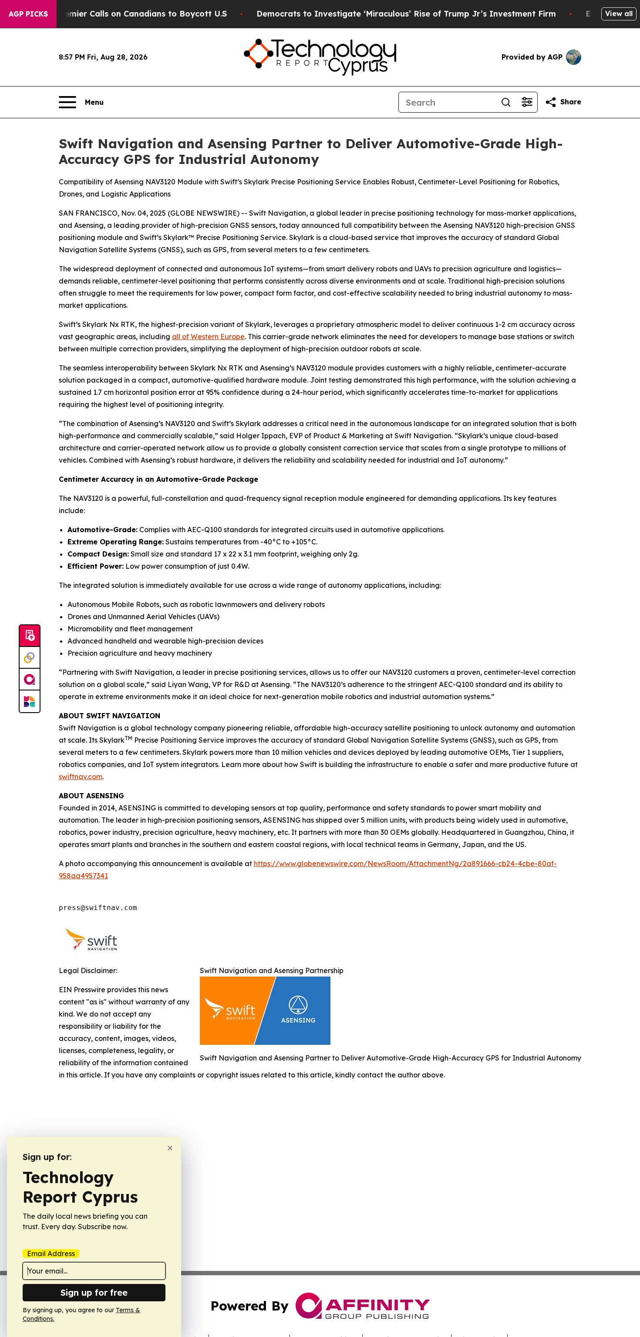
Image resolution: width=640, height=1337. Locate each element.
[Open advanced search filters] (526, 102)
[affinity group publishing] (30, 679)
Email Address (51, 1253)
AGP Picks (28, 14)
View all (619, 13)
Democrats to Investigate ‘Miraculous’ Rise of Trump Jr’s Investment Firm (406, 14)
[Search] (505, 102)
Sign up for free (94, 1292)
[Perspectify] (30, 658)
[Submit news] (30, 636)
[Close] (170, 1148)
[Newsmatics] (30, 701)
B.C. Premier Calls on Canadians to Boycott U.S (133, 14)
